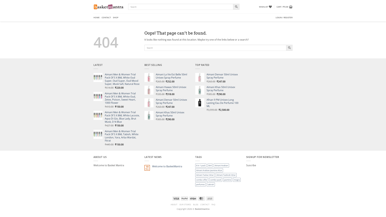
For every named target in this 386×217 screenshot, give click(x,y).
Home (96, 17)
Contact (106, 17)
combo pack (215, 179)
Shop (115, 17)
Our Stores (185, 204)
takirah (211, 184)
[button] (285, 6)
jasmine (227, 179)
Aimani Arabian (221, 165)
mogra (237, 179)
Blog (195, 204)
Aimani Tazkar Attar (205, 175)
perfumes (200, 184)
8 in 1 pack (201, 165)
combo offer (201, 179)
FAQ (213, 204)
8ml (210, 165)
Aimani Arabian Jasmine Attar (209, 170)
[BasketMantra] (108, 7)
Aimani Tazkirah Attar (226, 175)
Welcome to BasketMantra (167, 166)
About (174, 204)
